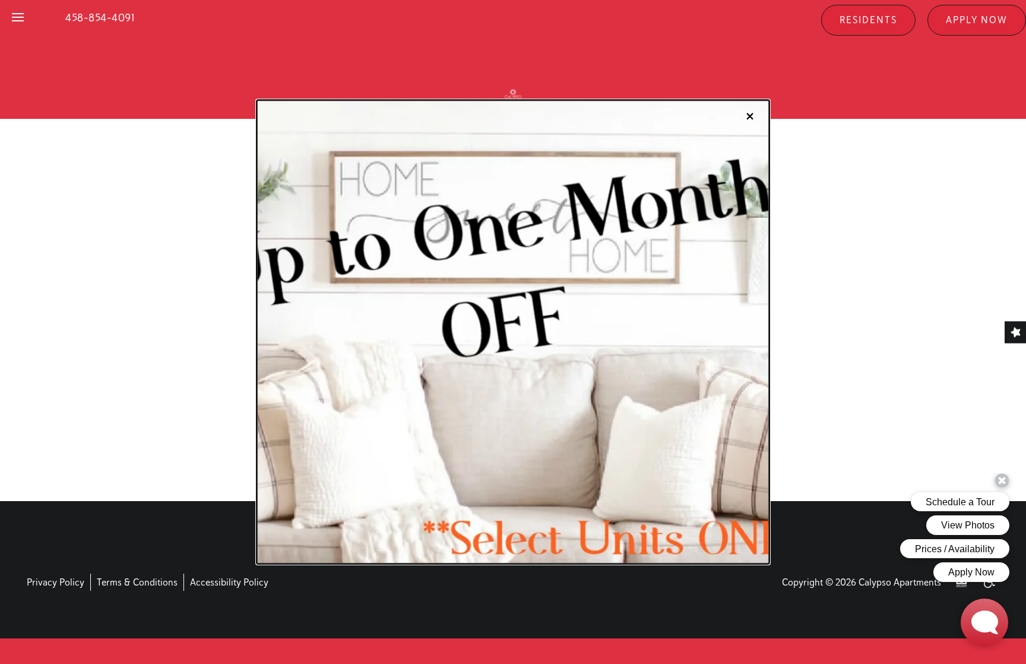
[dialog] (513, 332)
